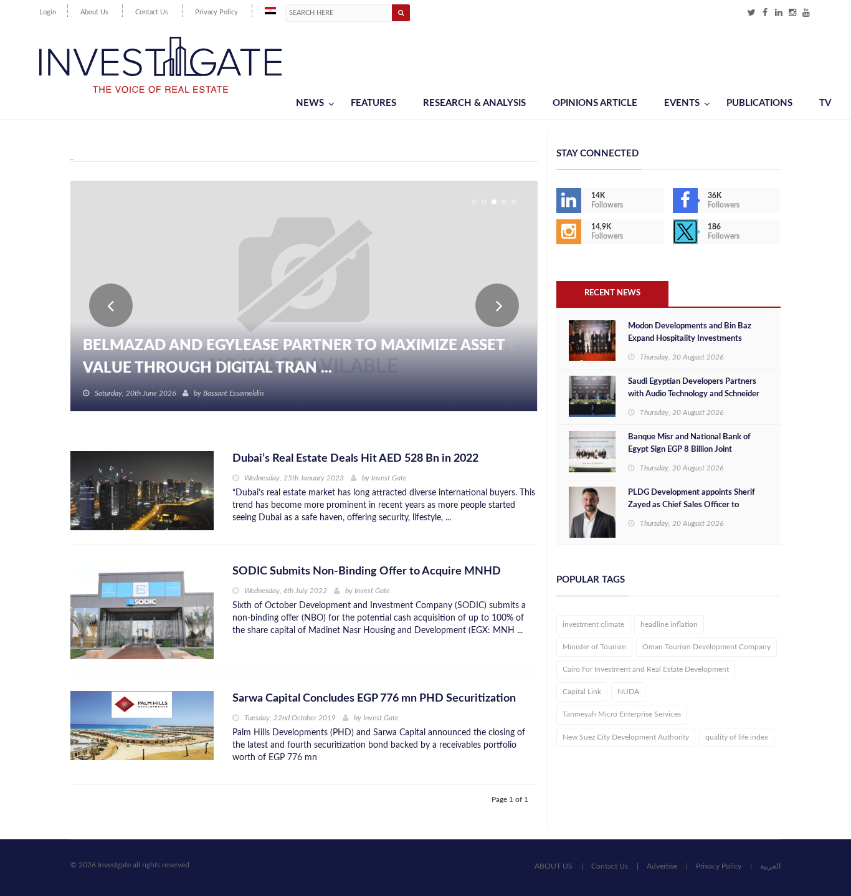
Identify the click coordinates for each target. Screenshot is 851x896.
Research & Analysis (474, 103)
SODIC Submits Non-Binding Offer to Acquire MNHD (366, 571)
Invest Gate (389, 478)
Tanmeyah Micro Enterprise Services (622, 714)
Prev (111, 305)
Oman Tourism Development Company (706, 647)
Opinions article (595, 103)
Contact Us (151, 12)
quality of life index (736, 737)
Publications (759, 103)
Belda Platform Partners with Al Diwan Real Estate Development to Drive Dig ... (300, 357)
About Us (94, 12)
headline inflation (669, 624)
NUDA (628, 691)
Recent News (612, 293)
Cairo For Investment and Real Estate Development (646, 669)
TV (825, 103)
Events (682, 103)
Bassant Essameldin (233, 393)
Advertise (662, 866)
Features (373, 103)
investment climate (593, 624)
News (310, 103)
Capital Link (582, 691)
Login (47, 12)
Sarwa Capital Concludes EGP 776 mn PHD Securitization (374, 698)
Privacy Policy (216, 12)
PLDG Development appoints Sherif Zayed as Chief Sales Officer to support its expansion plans (691, 505)
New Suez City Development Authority (626, 737)
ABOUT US (554, 866)
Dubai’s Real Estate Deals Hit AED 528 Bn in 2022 (355, 458)
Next (497, 305)
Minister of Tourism (594, 647)
